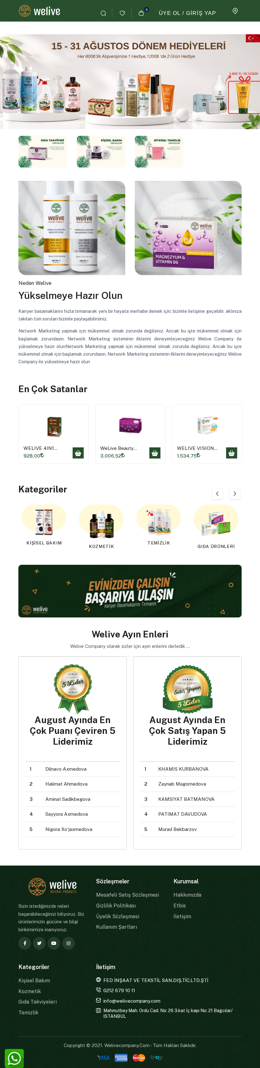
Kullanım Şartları (116, 927)
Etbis (179, 906)
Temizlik (28, 1013)
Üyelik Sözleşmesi (117, 916)
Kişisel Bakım (34, 981)
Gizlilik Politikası (116, 906)
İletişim (182, 916)
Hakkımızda (187, 895)
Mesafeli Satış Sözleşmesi (127, 895)
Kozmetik (29, 991)
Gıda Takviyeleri (37, 1002)
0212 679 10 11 (119, 990)
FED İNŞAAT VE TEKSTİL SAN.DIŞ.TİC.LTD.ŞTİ (155, 980)
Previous (217, 494)
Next (235, 494)
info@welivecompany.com (131, 1001)
